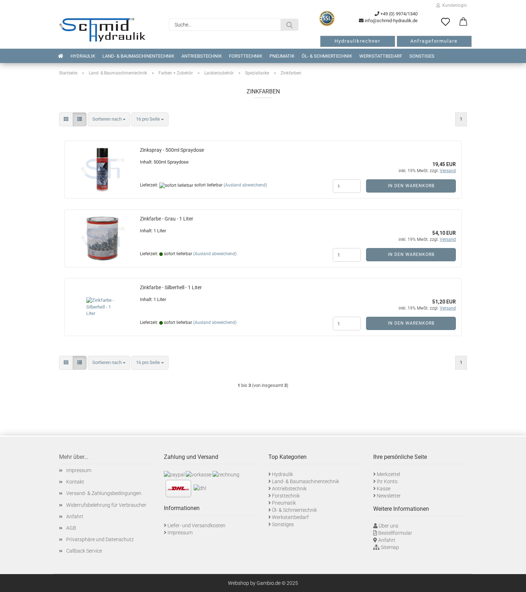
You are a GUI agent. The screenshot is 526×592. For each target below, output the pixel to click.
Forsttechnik (245, 56)
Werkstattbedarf (380, 56)
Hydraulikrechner (357, 41)
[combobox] (109, 119)
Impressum (78, 470)
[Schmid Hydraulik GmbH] (102, 30)
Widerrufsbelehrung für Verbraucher (106, 505)
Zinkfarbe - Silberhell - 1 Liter (171, 287)
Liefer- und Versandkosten (196, 525)
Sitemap (390, 547)
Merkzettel (388, 474)
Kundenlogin (453, 5)
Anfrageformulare (434, 41)
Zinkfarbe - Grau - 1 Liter (166, 219)
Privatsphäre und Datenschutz (100, 539)
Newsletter (389, 496)
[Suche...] (289, 25)
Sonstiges (421, 56)
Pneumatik (281, 56)
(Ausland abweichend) (245, 185)
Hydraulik (82, 56)
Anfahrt (74, 516)
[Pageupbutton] (511, 581)
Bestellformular (395, 533)
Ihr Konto (387, 481)
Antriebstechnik (201, 56)
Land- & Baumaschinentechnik (138, 56)
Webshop (238, 583)
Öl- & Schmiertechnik (327, 56)
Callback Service (84, 551)
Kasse (383, 488)
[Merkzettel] (445, 22)
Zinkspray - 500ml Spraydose (172, 150)
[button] (463, 22)
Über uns (388, 526)
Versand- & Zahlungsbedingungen (103, 493)
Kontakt (75, 482)
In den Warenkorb (411, 185)
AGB (71, 528)
